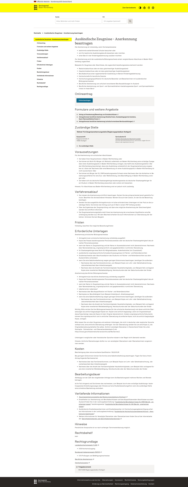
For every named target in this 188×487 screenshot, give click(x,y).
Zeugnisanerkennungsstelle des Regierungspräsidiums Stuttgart (103, 397)
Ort (104, 17)
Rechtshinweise (130, 480)
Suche (57, 17)
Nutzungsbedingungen (146, 480)
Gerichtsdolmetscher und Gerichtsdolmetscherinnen (102, 419)
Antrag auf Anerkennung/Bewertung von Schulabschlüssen (99, 114)
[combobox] (78, 21)
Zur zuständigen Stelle (86, 146)
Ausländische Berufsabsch (125, 402)
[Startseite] (43, 7)
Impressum (119, 480)
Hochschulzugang (82, 463)
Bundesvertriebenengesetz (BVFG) (88, 452)
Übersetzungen (107, 480)
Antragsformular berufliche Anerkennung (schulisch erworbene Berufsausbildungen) (107, 121)
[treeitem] (53, 39)
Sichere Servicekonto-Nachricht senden (128, 139)
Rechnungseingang (122, 484)
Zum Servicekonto (129, 8)
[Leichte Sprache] (144, 7)
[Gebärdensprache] (148, 7)
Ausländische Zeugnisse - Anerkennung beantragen (63, 33)
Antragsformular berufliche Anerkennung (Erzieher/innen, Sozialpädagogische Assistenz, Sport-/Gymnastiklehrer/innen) (107, 118)
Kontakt (151, 484)
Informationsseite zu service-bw (88, 480)
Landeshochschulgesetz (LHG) (87, 445)
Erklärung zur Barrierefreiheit (102, 484)
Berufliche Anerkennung (84, 459)
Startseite (37, 33)
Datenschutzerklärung (139, 484)
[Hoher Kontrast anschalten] (140, 7)
